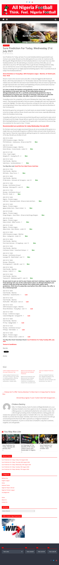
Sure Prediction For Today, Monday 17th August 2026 (15, 469)
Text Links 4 (52, 552)
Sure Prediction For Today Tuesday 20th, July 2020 (28, 340)
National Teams (6, 485)
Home (3, 483)
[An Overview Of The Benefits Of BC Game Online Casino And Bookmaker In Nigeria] (30, 435)
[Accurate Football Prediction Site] (3, 19)
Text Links (12, 552)
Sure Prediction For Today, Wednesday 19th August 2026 (16, 464)
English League (6, 480)
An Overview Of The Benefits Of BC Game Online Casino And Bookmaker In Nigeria (28, 447)
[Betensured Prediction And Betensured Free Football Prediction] (30, 376)
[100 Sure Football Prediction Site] (48, 376)
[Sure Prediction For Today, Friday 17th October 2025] (48, 435)
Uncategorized (5, 492)
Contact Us (4, 502)
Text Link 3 (41, 552)
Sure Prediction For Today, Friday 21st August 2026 (15, 460)
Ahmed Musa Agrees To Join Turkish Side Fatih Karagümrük (36, 398)
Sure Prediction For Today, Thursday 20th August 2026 (16, 462)
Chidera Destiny (9, 53)
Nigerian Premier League (8, 490)
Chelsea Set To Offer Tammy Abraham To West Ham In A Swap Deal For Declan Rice (29, 393)
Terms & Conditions (10, 344)
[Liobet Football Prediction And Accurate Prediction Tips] (12, 376)
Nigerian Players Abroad (8, 487)
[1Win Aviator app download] (13, 519)
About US (4, 500)
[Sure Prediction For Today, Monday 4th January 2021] (11, 435)
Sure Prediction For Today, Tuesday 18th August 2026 (15, 467)
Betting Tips (6, 45)
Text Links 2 (30, 552)
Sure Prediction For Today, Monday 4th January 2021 (9, 446)
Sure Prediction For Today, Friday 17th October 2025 (46, 446)
